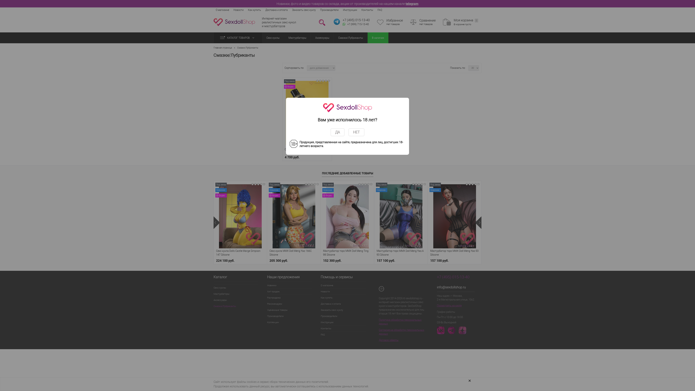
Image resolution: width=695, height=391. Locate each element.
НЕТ (356, 132)
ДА (337, 132)
